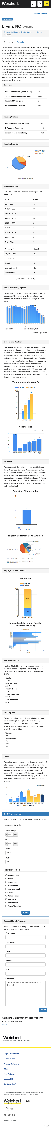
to (6, 839)
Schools (20, 42)
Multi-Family (12, 886)
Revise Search (40, 14)
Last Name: (10, 942)
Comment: (9, 978)
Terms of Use (9, 1059)
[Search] (39, 4)
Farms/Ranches (14, 906)
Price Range (10, 830)
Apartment (11, 899)
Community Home (11, 32)
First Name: (10, 933)
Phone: (8, 960)
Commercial (12, 903)
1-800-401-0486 (23, 1040)
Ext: (7, 969)
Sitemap (7, 1069)
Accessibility (9, 1079)
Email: (8, 951)
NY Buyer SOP (10, 1084)
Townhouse (12, 882)
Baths (7, 858)
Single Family (13, 875)
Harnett (39, 32)
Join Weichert (9, 1074)
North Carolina (27, 32)
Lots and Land (13, 889)
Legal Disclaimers (11, 1054)
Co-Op (10, 892)
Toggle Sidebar (7, 19)
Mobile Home (13, 896)
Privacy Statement (11, 1064)
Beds (7, 849)
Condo (10, 879)
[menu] (46, 4)
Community (8, 42)
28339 (4, 1024)
